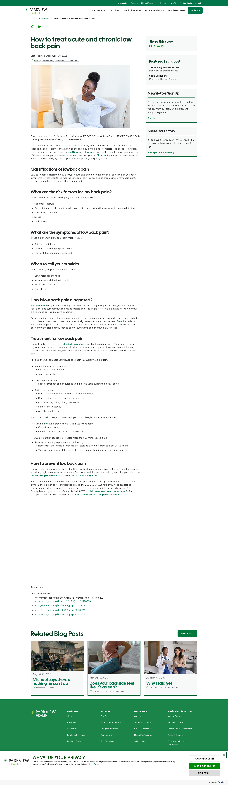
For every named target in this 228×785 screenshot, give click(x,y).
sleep (89, 152)
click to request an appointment (106, 491)
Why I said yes (159, 683)
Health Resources (177, 10)
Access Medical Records (111, 722)
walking (49, 423)
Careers (134, 3)
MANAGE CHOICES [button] (204, 758)
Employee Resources (76, 735)
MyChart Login (186, 3)
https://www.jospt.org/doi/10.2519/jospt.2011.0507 (59, 610)
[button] (224, 755)
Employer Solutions (75, 741)
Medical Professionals (143, 735)
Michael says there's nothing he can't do (51, 681)
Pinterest (162, 46)
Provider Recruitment (143, 729)
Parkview (72, 711)
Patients (105, 711)
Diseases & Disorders (67, 60)
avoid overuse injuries (84, 475)
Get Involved (141, 711)
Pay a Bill (173, 3)
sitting (74, 152)
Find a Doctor (99, 10)
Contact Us (122, 3)
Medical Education (148, 3)
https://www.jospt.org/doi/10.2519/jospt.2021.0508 (59, 614)
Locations (114, 10)
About (69, 716)
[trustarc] (221, 782)
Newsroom (71, 722)
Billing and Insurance (109, 729)
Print (39, 26)
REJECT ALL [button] (204, 773)
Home (33, 18)
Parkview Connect (175, 722)
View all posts (187, 633)
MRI (120, 321)
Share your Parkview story (161, 152)
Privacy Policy (92, 764)
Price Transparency (108, 741)
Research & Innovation (177, 735)
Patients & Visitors (154, 10)
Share (32, 26)
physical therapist (73, 344)
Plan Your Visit (106, 735)
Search (198, 3)
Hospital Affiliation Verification (180, 729)
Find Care (195, 10)
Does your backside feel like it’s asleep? (112, 685)
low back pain (106, 155)
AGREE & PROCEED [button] (204, 766)
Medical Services (132, 10)
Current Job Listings (142, 722)
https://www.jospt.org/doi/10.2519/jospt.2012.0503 (59, 605)
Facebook (150, 46)
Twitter (154, 46)
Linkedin (158, 46)
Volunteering (139, 741)
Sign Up (151, 118)
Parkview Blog (45, 18)
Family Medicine (43, 60)
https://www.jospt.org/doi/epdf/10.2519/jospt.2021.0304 (62, 601)
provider (41, 305)
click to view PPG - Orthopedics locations (97, 494)
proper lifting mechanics (45, 475)
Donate (163, 3)
